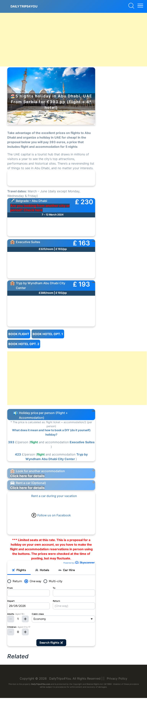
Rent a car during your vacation (54, 496)
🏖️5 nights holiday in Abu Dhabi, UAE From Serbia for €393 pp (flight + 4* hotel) (51, 102)
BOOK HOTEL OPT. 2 (23, 344)
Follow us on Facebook (54, 515)
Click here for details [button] (27, 476)
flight (34, 442)
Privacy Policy (117, 678)
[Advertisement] (73, 39)
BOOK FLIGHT (18, 334)
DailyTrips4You (24, 6)
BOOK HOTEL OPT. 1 (48, 334)
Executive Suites (82, 442)
